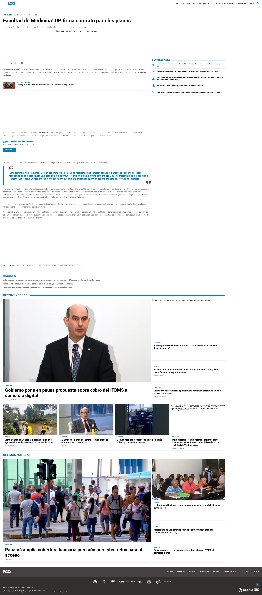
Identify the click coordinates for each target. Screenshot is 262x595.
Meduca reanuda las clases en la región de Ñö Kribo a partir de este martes (139, 441)
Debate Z (177, 3)
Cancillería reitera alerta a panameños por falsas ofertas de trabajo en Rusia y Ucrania (189, 92)
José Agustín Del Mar (11, 400)
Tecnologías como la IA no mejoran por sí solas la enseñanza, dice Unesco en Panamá (38, 284)
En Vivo (251, 3)
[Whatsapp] (16, 63)
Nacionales (207, 3)
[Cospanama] (121, 583)
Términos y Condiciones (11, 588)
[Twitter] (11, 63)
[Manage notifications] (257, 584)
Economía (197, 3)
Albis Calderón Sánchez (160, 396)
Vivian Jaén (63, 445)
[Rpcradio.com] (140, 583)
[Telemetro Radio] (158, 583)
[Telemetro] (94, 583)
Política (217, 3)
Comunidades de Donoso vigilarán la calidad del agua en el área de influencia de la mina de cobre (29, 441)
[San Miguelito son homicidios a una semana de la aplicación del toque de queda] (9, 88)
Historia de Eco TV (27, 588)
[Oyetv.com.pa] (112, 583)
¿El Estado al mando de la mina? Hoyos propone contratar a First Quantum (84, 441)
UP (27, 69)
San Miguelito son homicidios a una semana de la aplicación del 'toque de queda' (46, 85)
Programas (241, 3)
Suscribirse (10, 150)
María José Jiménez (159, 375)
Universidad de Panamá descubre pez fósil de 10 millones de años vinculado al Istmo (37, 288)
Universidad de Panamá (47, 266)
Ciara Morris (8, 559)
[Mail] (22, 63)
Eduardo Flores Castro (70, 266)
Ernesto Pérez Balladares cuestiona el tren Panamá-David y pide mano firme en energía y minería (186, 371)
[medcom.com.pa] (167, 583)
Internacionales (228, 3)
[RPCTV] (103, 583)
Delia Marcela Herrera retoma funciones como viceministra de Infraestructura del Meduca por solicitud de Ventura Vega (51, 280)
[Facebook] (5, 63)
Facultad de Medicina (25, 266)
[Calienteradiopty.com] (149, 583)
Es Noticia (186, 3)
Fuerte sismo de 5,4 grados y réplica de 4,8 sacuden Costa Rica (180, 86)
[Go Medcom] (131, 583)
